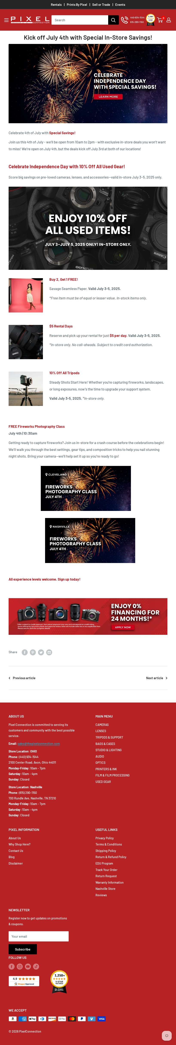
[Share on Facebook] (25, 652)
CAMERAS (102, 725)
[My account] (169, 20)
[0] (160, 20)
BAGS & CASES (105, 744)
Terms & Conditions (109, 844)
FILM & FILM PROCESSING (113, 775)
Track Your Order (106, 870)
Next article (154, 678)
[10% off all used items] (88, 186)
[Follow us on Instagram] (20, 966)
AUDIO (100, 756)
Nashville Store (105, 888)
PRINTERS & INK (106, 769)
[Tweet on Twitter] (41, 652)
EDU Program (104, 863)
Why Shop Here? (19, 844)
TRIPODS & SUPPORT (109, 737)
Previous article (24, 678)
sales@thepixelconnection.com (39, 743)
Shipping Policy (106, 851)
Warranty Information (110, 882)
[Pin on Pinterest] (33, 652)
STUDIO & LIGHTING (109, 750)
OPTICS (100, 762)
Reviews (101, 895)
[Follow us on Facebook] (12, 966)
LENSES (101, 731)
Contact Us (16, 851)
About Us (15, 838)
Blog (12, 857)
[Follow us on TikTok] (36, 966)
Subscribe (22, 949)
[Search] (113, 20)
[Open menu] (6, 20)
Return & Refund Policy (111, 857)
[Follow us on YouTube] (28, 966)
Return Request (106, 876)
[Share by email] (49, 652)
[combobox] (80, 20)
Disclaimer (16, 863)
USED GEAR (103, 782)
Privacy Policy (105, 838)
